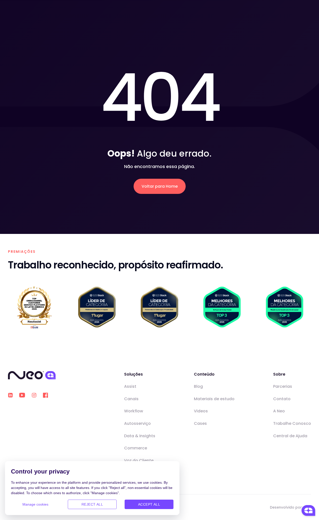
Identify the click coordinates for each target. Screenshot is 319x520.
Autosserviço (137, 423)
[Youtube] (22, 395)
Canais (131, 399)
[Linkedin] (10, 395)
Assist (130, 386)
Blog (198, 386)
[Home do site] (32, 375)
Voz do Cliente (139, 460)
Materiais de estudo (214, 399)
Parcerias (282, 386)
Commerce (135, 448)
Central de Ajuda (290, 436)
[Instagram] (34, 395)
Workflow (133, 411)
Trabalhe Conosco (292, 423)
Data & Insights (139, 436)
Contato (282, 399)
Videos (201, 411)
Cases (200, 423)
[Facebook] (45, 395)
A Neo (279, 411)
